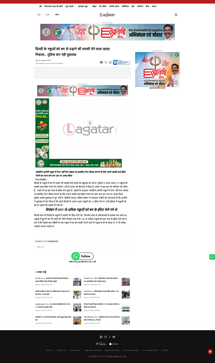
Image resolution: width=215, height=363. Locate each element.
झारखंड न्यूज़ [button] (83, 6)
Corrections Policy (112, 350)
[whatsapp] (110, 62)
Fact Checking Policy (150, 350)
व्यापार (154, 6)
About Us (50, 350)
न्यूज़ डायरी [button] (69, 6)
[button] (39, 14)
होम (40, 6)
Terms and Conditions (92, 350)
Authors (165, 350)
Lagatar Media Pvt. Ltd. (117, 356)
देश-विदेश (102, 6)
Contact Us (61, 350)
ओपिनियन (125, 6)
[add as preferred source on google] (121, 62)
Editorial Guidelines (131, 350)
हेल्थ (147, 6)
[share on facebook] (101, 62)
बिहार (94, 6)
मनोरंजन (140, 6)
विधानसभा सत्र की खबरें (53, 6)
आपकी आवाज (114, 6)
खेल (133, 6)
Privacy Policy (75, 350)
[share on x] (106, 62)
